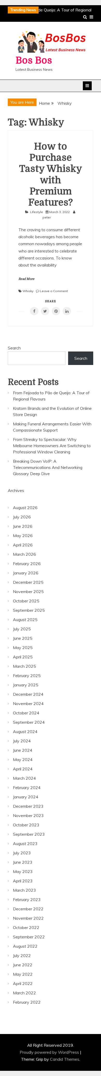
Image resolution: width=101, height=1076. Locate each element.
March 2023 (24, 890)
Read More (26, 279)
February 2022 (27, 1002)
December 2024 (28, 694)
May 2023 (23, 871)
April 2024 (23, 768)
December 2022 (28, 908)
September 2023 (29, 834)
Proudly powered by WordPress (50, 1052)
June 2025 (22, 638)
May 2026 (23, 535)
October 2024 (26, 712)
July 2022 (22, 955)
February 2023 (27, 899)
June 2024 (22, 750)
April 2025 (23, 656)
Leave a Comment (54, 291)
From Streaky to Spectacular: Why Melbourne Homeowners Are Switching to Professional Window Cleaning (52, 445)
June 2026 (22, 526)
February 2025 (27, 675)
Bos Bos (34, 60)
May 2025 (23, 647)
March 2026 (24, 554)
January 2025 (25, 684)
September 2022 (29, 936)
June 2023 (22, 862)
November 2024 (28, 703)
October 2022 (26, 927)
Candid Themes (64, 1059)
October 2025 (26, 600)
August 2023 (25, 843)
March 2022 (24, 992)
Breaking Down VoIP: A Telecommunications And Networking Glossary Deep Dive (47, 467)
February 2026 (27, 563)
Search (14, 347)
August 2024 (25, 731)
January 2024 (25, 796)
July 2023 (22, 852)
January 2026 (25, 572)
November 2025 (28, 591)
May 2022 (23, 974)
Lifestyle (36, 212)
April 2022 (23, 983)
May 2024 (23, 759)
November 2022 (28, 918)
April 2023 (23, 880)
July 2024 (22, 740)
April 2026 (23, 544)
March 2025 (24, 666)
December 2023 (28, 806)
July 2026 (22, 516)
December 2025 (28, 582)
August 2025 (25, 619)
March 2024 (24, 778)
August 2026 (25, 507)
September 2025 (29, 610)
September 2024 (29, 722)
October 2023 (26, 824)
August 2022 (25, 946)
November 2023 (28, 815)
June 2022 (22, 964)
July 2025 (22, 628)
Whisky (28, 291)
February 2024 (27, 787)
